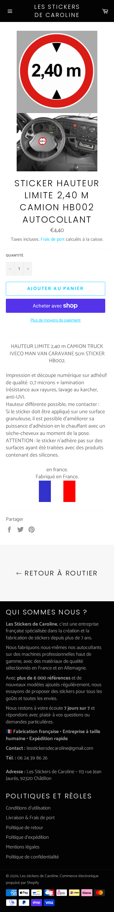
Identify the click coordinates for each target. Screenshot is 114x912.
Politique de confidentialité (32, 857)
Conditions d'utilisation (28, 808)
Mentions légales (22, 847)
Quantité (14, 255)
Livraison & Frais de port (30, 818)
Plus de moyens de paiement (55, 320)
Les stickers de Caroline (57, 11)
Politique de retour (24, 828)
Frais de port (53, 239)
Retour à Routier (60, 573)
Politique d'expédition (27, 837)
